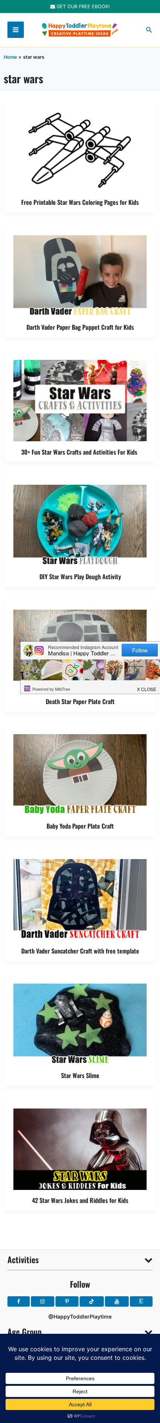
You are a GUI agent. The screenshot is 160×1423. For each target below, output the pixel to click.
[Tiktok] (92, 1301)
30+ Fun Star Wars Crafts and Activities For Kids (80, 451)
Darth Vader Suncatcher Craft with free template (80, 950)
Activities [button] (23, 1259)
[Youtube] (117, 1301)
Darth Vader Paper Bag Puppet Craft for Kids (80, 327)
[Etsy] (141, 1301)
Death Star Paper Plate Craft (80, 701)
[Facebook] (18, 1301)
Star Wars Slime (80, 1075)
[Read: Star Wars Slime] (80, 1023)
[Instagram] (43, 1301)
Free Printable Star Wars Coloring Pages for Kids (80, 202)
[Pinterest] (67, 1301)
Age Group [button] (24, 1332)
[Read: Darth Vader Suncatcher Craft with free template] (80, 899)
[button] (149, 30)
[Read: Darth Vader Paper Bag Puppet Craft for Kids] (80, 275)
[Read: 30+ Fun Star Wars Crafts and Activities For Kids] (80, 400)
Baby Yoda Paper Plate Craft (80, 825)
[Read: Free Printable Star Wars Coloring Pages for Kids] (80, 150)
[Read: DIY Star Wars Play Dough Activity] (80, 525)
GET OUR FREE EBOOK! (82, 6)
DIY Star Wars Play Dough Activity (80, 576)
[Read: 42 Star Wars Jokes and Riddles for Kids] (80, 1148)
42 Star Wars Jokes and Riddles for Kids (80, 1200)
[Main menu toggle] (15, 30)
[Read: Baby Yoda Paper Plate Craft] (80, 774)
